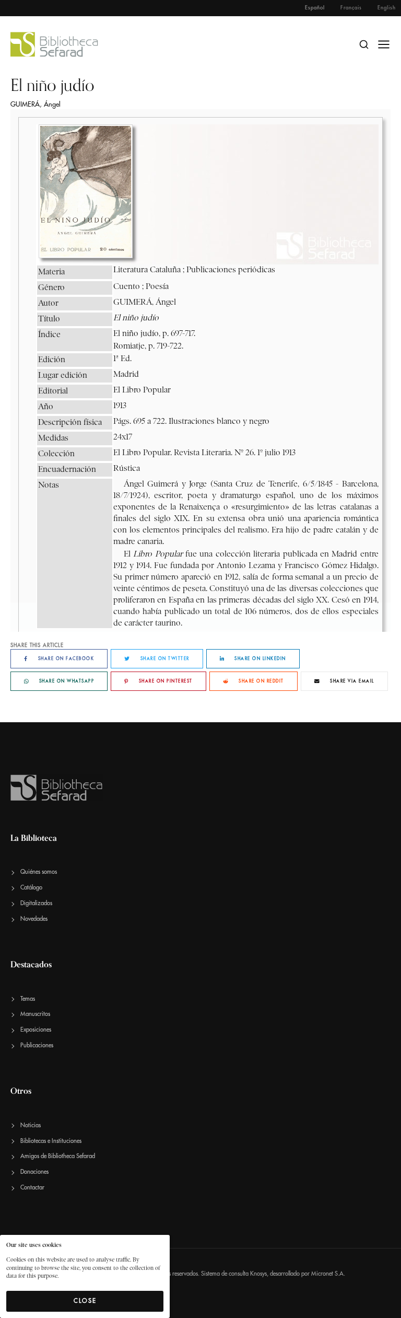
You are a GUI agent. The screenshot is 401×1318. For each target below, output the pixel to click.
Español (315, 7)
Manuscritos (35, 1014)
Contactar (32, 1187)
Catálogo (31, 888)
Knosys (258, 1274)
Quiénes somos (38, 872)
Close (85, 1301)
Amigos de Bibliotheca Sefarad (57, 1156)
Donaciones (34, 1172)
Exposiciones (35, 1030)
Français (351, 7)
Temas (27, 999)
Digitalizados (36, 903)
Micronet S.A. (328, 1274)
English (387, 7)
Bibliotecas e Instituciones (50, 1141)
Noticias (30, 1125)
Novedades (34, 919)
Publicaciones (36, 1045)
